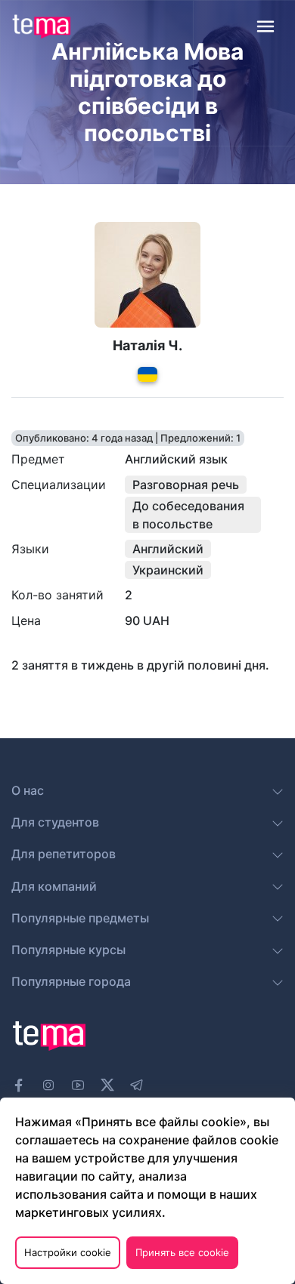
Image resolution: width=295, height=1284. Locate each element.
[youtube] (77, 1085)
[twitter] (107, 1083)
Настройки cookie (67, 1252)
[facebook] (18, 1085)
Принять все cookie (182, 1252)
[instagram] (48, 1085)
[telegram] (136, 1085)
